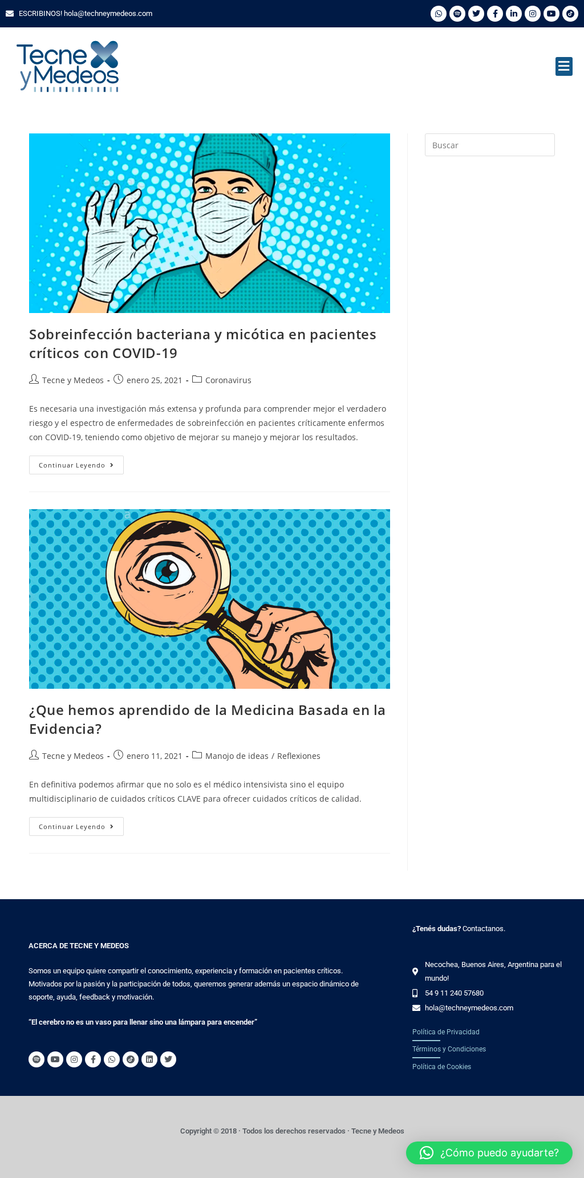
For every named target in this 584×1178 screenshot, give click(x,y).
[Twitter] (476, 14)
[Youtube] (551, 14)
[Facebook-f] (495, 14)
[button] (564, 66)
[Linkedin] (149, 1059)
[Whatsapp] (439, 14)
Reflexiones (299, 755)
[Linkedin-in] (514, 14)
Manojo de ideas (237, 755)
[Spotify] (457, 14)
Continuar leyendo (81, 462)
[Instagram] (533, 14)
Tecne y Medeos (73, 380)
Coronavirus (228, 380)
